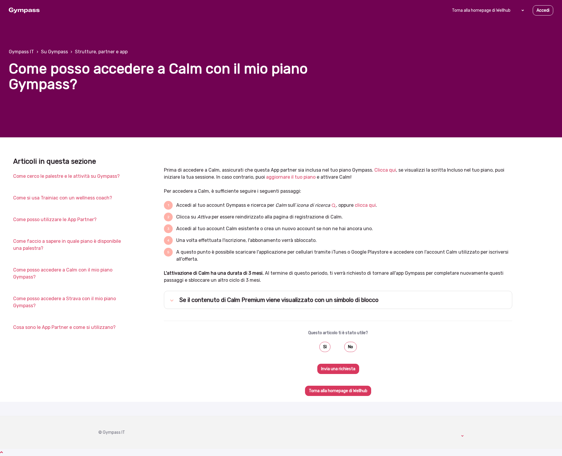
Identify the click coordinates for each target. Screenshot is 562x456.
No (350, 346)
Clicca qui (385, 170)
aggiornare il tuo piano (291, 177)
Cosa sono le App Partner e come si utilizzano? (64, 327)
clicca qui (365, 205)
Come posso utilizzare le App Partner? (55, 219)
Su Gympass (54, 51)
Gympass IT (21, 51)
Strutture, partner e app (101, 51)
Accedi (543, 10)
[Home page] (24, 10)
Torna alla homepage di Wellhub (481, 10)
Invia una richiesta (338, 368)
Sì (325, 346)
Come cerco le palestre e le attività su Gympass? (66, 176)
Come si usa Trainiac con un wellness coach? (62, 198)
